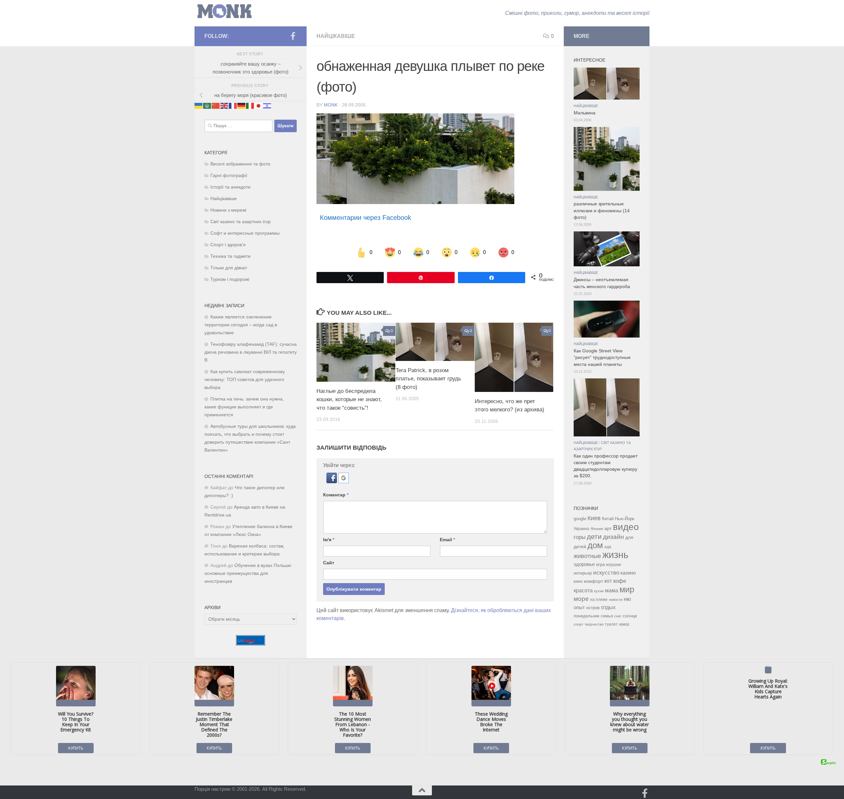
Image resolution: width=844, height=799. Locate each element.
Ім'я (328, 539)
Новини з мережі (228, 210)
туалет (611, 624)
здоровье (584, 564)
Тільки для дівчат (228, 267)
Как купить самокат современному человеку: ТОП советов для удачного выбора (244, 379)
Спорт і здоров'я (228, 244)
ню (627, 599)
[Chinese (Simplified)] (216, 105)
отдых (608, 607)
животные (587, 556)
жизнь (615, 554)
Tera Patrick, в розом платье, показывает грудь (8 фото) (428, 378)
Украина (581, 528)
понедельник (586, 616)
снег (617, 616)
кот (608, 581)
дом (595, 545)
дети (594, 537)
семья (607, 615)
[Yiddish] (267, 105)
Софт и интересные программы (245, 233)
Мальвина (584, 112)
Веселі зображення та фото (240, 164)
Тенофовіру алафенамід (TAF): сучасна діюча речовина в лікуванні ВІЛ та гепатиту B (250, 352)
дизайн (613, 536)
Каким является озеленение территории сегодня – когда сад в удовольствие (240, 324)
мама (611, 590)
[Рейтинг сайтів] (250, 643)
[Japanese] (259, 105)
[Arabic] (207, 105)
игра (600, 564)
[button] (332, 481)
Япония (596, 529)
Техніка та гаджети (230, 256)
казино (628, 573)
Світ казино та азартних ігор (240, 221)
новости (615, 600)
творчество (594, 624)
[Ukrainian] (199, 105)
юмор (624, 624)
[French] (233, 105)
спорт (578, 624)
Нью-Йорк (624, 518)
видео (626, 526)
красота (583, 590)
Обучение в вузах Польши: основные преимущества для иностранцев (248, 573)
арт (608, 528)
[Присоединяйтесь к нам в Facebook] (293, 36)
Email (447, 539)
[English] (224, 105)
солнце (630, 615)
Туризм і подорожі (229, 279)
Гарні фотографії (228, 175)
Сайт (328, 562)
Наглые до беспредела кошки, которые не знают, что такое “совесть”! (349, 399)
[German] (241, 105)
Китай (608, 518)
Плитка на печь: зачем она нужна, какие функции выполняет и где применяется (244, 407)
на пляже (599, 599)
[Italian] (250, 105)
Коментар (335, 494)
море (581, 598)
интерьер (583, 573)
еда (607, 547)
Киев (594, 518)
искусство (606, 572)
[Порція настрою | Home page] (225, 11)
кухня (599, 591)
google (580, 518)
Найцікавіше (335, 36)
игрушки (613, 564)
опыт (579, 607)
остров (593, 607)
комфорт (593, 581)
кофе (619, 581)
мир (626, 589)
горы (580, 537)
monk (331, 104)
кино (578, 581)
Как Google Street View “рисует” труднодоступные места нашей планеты (602, 357)
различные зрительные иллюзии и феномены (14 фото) (602, 210)
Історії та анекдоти (230, 187)
